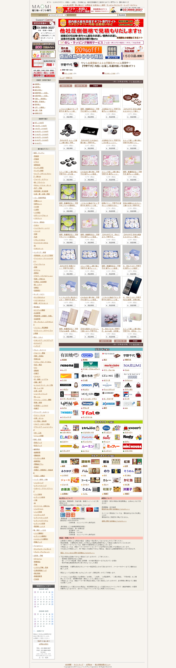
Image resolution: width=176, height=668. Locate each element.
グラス (36, 162)
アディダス (129, 389)
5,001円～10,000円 (40, 129)
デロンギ (86, 408)
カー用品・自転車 (40, 421)
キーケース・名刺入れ (42, 506)
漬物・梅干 (38, 382)
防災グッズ (38, 445)
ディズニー (108, 432)
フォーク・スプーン (41, 179)
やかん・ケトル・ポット (42, 185)
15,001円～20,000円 (41, 134)
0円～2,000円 (39, 123)
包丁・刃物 (38, 188)
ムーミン (86, 451)
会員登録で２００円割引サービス (105, 63)
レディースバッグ (40, 486)
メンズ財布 (38, 494)
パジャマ (37, 231)
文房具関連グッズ (40, 570)
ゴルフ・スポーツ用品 (42, 424)
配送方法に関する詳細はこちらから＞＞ (116, 509)
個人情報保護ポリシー (103, 664)
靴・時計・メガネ (40, 530)
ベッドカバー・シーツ (42, 228)
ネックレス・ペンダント (42, 549)
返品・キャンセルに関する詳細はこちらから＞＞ (77, 553)
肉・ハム (37, 397)
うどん (85, 494)
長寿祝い (37, 104)
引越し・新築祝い (40, 99)
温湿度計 (37, 290)
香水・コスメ (38, 337)
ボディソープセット (41, 215)
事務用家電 (38, 576)
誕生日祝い (38, 90)
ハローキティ (66, 432)
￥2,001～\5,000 (109, 73)
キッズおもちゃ (39, 297)
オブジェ (37, 270)
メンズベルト (38, 509)
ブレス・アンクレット (42, 552)
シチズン (65, 389)
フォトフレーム (39, 264)
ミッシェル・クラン (90, 399)
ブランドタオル (39, 240)
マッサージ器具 (39, 458)
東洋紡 (85, 360)
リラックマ (66, 451)
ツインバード (66, 417)
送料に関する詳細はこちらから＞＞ (114, 521)
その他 (36, 207)
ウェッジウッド (109, 389)
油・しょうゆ (38, 388)
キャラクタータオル (41, 243)
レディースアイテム (41, 521)
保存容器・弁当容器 (41, 191)
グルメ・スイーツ (40, 350)
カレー (106, 484)
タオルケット (38, 248)
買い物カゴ (79, 5)
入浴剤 (36, 209)
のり (35, 368)
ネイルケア (38, 343)
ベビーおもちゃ (39, 300)
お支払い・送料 (99, 5)
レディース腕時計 (40, 536)
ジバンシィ (129, 380)
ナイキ (64, 380)
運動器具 (37, 455)
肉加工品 (37, 359)
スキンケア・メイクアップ (43, 340)
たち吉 (85, 380)
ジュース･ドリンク (40, 394)
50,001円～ (38, 143)
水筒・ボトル (38, 418)
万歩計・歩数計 (39, 476)
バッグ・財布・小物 (41, 479)
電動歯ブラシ (38, 464)
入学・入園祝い (39, 107)
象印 (105, 408)
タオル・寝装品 (39, 222)
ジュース (65, 484)
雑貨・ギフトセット (41, 303)
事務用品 (37, 562)
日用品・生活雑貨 (40, 282)
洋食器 (36, 159)
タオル (36, 225)
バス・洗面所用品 (40, 198)
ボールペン (38, 559)
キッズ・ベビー (39, 294)
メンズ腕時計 (38, 533)
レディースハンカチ (41, 518)
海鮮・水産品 (38, 356)
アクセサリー (38, 546)
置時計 (36, 273)
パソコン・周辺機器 (41, 328)
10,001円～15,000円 (41, 131)
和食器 (36, 156)
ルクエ (64, 408)
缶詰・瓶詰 (38, 365)
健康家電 (37, 452)
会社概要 (68, 664)
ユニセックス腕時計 (41, 539)
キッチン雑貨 (38, 171)
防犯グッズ (38, 442)
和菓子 (36, 408)
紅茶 (126, 466)
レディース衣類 (39, 523)
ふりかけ (65, 475)
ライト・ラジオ (39, 415)
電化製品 (37, 307)
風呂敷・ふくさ (39, 526)
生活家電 (37, 313)
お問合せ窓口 (43, 644)
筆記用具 (37, 573)
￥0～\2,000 (68, 73)
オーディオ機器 (39, 310)
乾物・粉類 (38, 402)
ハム (84, 475)
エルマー (65, 442)
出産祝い (37, 87)
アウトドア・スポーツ (41, 412)
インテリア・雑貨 (40, 252)
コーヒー (37, 376)
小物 (35, 500)
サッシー (107, 442)
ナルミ (127, 370)
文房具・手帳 (38, 556)
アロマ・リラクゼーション (43, 276)
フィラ (127, 399)
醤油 (105, 466)
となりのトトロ (88, 432)
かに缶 (127, 484)
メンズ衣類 (38, 512)
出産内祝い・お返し (41, 96)
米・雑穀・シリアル (41, 379)
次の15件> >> (137, 81)
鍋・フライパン (39, 182)
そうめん (128, 475)
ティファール (87, 417)
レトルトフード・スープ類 (43, 385)
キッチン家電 (38, 168)
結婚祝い (37, 84)
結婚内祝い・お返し (41, 93)
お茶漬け (65, 494)
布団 (35, 234)
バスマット (38, 218)
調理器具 (37, 165)
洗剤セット (38, 204)
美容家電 (37, 319)
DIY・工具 (37, 433)
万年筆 (36, 579)
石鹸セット (38, 201)
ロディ (127, 442)
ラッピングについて (114, 5)
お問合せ (88, 5)
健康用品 (37, 449)
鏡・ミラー (38, 285)
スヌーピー (129, 432)
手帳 (35, 565)
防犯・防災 (37, 439)
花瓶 (35, 267)
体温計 (36, 467)
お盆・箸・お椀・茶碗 (42, 194)
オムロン (86, 389)
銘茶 (63, 466)
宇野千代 (69, 78)
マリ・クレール (109, 370)
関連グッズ (38, 542)
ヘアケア (37, 346)
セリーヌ (107, 380)
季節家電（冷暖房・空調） (43, 316)
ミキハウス (129, 451)
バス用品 (37, 212)
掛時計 (36, 288)
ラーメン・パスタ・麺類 (42, 400)
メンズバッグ (38, 483)
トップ (126, 5)
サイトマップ (78, 664)
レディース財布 (39, 497)
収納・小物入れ (39, 279)
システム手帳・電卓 (41, 567)
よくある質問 (68, 5)
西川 (105, 360)
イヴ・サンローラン (69, 399)
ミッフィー (108, 451)
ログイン (133, 5)
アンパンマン (87, 442)
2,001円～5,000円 (40, 126)
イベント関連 (38, 436)
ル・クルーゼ (108, 399)
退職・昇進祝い (39, 101)
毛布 (35, 237)
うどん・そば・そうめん (42, 362)
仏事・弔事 (38, 110)
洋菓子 (36, 373)
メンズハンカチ (39, 515)
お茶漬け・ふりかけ (41, 405)
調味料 (36, 370)
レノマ (64, 370)
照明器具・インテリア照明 (43, 255)
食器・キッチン (39, 153)
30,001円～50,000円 (41, 140)
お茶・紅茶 (38, 391)
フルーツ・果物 (39, 353)
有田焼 (64, 360)
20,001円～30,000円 (41, 137)
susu (126, 408)
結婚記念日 (38, 113)
